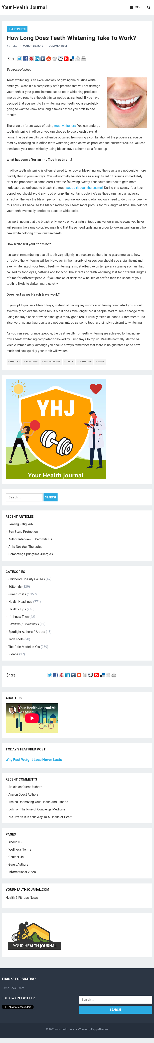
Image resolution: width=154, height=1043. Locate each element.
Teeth (70, 361)
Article (12, 45)
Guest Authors (32, 787)
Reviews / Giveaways (23, 624)
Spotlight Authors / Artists (26, 632)
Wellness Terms (19, 849)
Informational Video (22, 872)
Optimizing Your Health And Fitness (43, 802)
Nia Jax (13, 817)
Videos (13, 654)
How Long (32, 361)
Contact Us (16, 857)
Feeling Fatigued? (20, 524)
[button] (136, 8)
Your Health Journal (24, 7)
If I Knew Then (18, 617)
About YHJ (15, 842)
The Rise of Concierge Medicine (42, 809)
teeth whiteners (65, 126)
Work (101, 361)
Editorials (15, 587)
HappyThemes (99, 1029)
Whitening (86, 361)
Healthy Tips (17, 609)
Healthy (15, 361)
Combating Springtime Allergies (31, 554)
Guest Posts (17, 29)
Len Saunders (52, 361)
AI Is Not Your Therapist (25, 547)
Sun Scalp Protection (23, 532)
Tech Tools (16, 639)
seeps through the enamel (84, 188)
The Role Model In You (24, 647)
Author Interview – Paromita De (30, 539)
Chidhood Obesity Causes (26, 579)
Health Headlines (20, 602)
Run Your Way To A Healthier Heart (48, 817)
